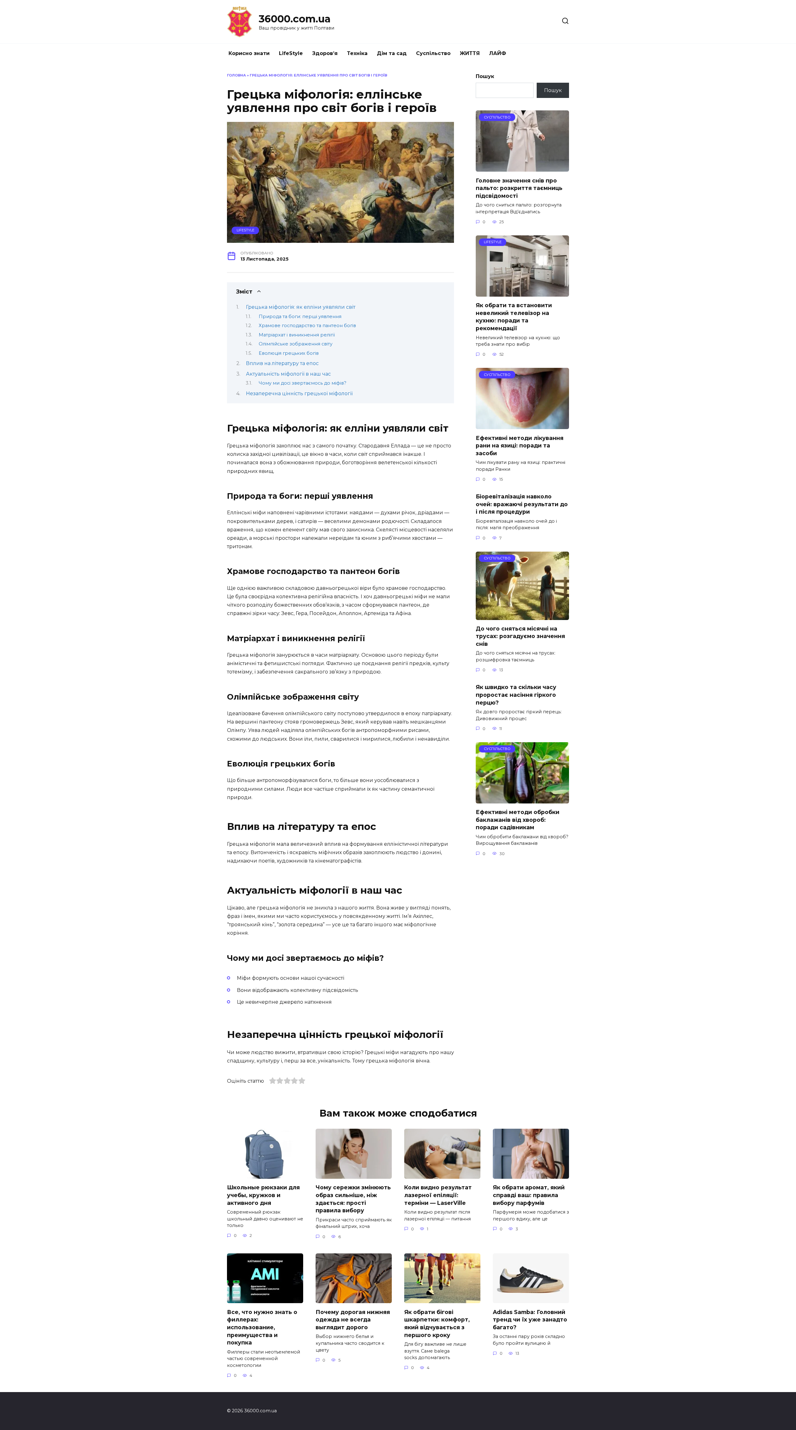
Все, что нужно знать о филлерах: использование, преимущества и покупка (262, 1327)
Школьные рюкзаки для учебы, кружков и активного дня (263, 1195)
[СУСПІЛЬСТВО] (522, 168)
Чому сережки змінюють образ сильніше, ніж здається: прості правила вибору (353, 1199)
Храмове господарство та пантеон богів (307, 325)
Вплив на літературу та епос (282, 363)
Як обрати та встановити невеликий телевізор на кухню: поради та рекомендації (514, 316)
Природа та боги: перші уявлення (300, 316)
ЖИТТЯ (470, 53)
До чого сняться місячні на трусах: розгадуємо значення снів (520, 636)
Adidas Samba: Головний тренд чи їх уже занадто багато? (530, 1319)
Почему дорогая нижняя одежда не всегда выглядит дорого (353, 1319)
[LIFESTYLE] (522, 293)
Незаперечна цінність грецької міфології (299, 393)
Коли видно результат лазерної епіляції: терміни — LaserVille (438, 1195)
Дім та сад (392, 53)
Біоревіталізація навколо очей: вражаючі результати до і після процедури (522, 504)
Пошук (485, 76)
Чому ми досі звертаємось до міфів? (302, 383)
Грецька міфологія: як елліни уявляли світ (300, 307)
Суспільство (433, 53)
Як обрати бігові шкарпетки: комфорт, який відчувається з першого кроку (437, 1323)
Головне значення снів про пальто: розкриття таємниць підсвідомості (519, 188)
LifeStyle (291, 53)
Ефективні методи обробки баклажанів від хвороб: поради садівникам (517, 820)
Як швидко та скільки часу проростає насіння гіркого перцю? (516, 695)
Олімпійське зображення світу (295, 344)
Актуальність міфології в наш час (288, 374)
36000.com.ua (295, 19)
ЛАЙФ (497, 53)
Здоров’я (325, 53)
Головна (236, 75)
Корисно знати (249, 53)
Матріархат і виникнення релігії (297, 335)
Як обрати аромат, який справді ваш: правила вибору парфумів (529, 1195)
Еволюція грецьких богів (289, 353)
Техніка (357, 53)
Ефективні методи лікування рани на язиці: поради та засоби (519, 445)
